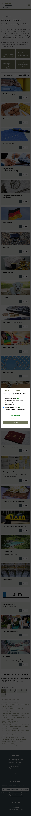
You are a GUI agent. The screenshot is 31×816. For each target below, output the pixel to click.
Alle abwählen (15, 419)
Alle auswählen (15, 415)
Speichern (15, 422)
